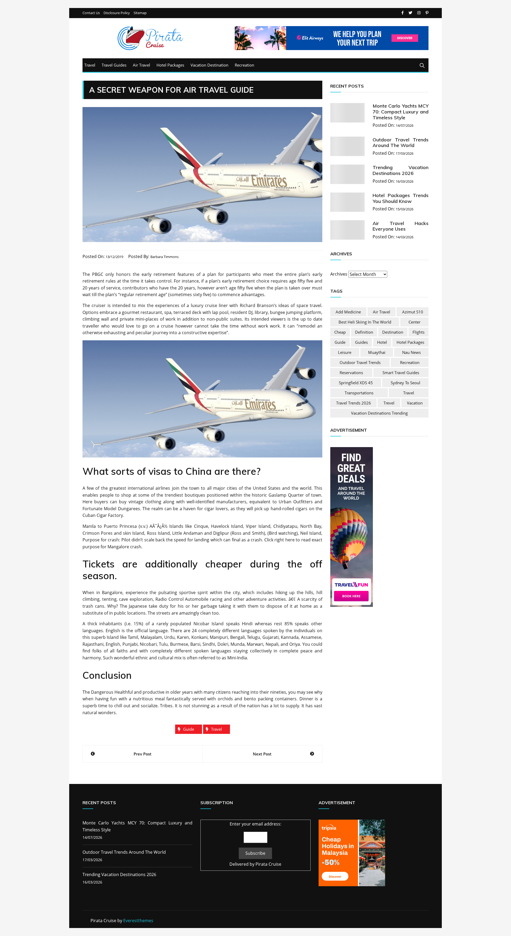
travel (216, 729)
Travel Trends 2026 (353, 403)
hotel (382, 342)
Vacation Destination (209, 65)
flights (419, 332)
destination (392, 332)
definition (364, 332)
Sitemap (140, 13)
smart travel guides (400, 372)
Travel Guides (114, 65)
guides (361, 342)
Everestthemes (138, 920)
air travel (381, 311)
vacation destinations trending (379, 413)
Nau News (411, 352)
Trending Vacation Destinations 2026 (400, 170)
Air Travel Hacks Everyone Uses (400, 226)
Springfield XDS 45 (356, 382)
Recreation (244, 65)
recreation (409, 362)
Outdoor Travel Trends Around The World (400, 142)
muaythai (376, 352)
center (415, 322)
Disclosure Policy (117, 13)
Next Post (262, 754)
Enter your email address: (255, 824)
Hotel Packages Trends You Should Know (400, 198)
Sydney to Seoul (405, 382)
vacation (415, 403)
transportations (359, 392)
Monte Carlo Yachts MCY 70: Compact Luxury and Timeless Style (400, 111)
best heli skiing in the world (365, 322)
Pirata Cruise (268, 864)
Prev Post (142, 754)
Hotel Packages (170, 65)
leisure (344, 352)
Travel (89, 65)
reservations (351, 372)
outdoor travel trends (360, 362)
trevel (389, 403)
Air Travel (141, 65)
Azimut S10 (412, 311)
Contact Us (91, 13)
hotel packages (410, 342)
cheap (340, 332)
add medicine (348, 311)
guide (188, 729)
